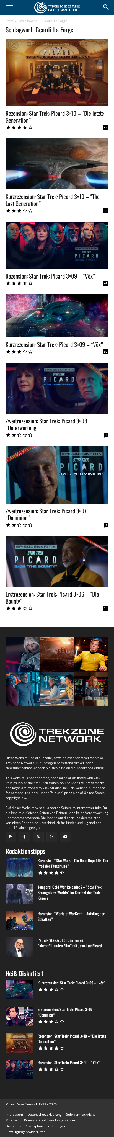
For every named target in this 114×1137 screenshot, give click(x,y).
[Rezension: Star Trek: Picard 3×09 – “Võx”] (57, 245)
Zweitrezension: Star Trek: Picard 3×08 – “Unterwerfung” (48, 424)
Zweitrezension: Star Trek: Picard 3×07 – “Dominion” (48, 514)
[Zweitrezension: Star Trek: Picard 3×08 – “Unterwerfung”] (57, 388)
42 (105, 283)
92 (105, 352)
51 (105, 127)
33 (105, 211)
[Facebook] (24, 837)
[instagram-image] (23, 654)
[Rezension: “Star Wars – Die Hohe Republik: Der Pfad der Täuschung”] (19, 867)
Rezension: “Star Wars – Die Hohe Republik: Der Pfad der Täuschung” (73, 863)
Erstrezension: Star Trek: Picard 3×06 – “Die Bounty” (52, 597)
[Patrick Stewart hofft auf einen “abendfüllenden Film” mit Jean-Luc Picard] (19, 947)
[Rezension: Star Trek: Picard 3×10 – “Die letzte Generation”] (57, 72)
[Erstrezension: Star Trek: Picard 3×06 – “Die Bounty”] (57, 561)
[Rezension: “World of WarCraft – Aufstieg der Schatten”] (19, 920)
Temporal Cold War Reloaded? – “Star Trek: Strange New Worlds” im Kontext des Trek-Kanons (70, 892)
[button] (50, 1120)
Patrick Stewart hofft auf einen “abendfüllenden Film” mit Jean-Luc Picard (70, 942)
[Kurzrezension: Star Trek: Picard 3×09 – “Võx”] (57, 315)
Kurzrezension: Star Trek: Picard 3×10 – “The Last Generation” (53, 200)
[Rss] (11, 837)
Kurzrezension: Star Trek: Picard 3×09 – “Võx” (54, 344)
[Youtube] (65, 837)
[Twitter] (38, 837)
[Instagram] (51, 837)
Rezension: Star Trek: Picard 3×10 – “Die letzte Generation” (55, 116)
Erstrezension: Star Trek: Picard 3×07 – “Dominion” (66, 1012)
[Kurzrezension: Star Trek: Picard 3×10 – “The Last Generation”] (57, 163)
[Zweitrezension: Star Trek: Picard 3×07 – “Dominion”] (57, 475)
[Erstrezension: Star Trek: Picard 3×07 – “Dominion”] (19, 1016)
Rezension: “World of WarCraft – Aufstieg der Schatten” (71, 916)
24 (105, 608)
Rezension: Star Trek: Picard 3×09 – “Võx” (50, 276)
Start (9, 21)
